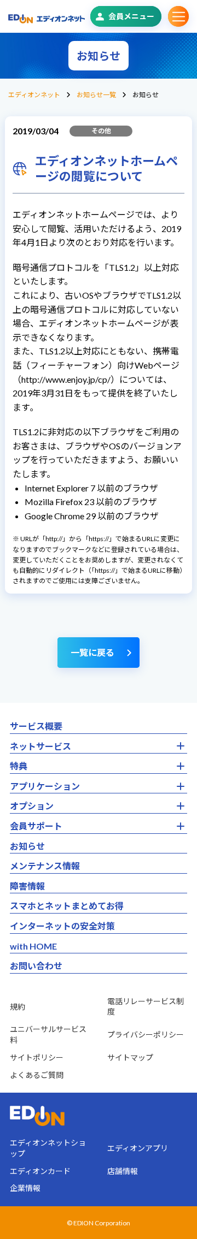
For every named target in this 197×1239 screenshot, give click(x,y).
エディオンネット (34, 95)
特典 (18, 766)
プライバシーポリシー (145, 1034)
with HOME (33, 946)
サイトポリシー (36, 1057)
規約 (17, 1006)
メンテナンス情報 (45, 866)
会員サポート (36, 826)
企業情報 (25, 1188)
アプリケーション (45, 786)
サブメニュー (178, 16)
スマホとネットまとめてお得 (67, 905)
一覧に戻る (92, 652)
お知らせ (27, 846)
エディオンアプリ (137, 1148)
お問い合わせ (36, 966)
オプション (32, 806)
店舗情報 (122, 1171)
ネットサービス (40, 746)
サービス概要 (36, 726)
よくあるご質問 (36, 1075)
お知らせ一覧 (96, 95)
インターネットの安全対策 (62, 926)
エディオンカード (40, 1171)
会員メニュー (131, 16)
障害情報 (27, 886)
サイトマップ (130, 1057)
